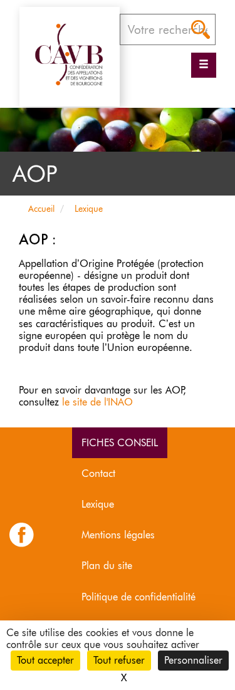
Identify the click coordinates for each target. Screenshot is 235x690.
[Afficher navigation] (203, 65)
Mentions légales (118, 535)
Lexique (89, 209)
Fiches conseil (119, 443)
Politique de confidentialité (138, 597)
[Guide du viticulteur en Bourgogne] (69, 54)
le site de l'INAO (97, 402)
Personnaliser (193, 660)
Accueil (41, 209)
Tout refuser (119, 660)
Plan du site (106, 566)
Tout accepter (45, 660)
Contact (98, 473)
